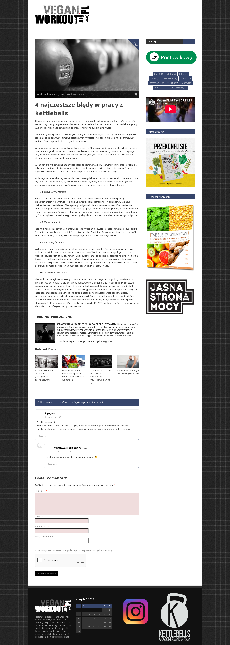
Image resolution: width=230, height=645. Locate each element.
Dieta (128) (158, 74)
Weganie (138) (161, 87)
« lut (78, 634)
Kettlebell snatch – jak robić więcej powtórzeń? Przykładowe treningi (100, 375)
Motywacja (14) (170, 78)
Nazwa (39, 516)
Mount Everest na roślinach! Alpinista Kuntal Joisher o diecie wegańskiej (73, 375)
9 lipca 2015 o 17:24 (53, 417)
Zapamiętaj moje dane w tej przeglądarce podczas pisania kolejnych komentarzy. (74, 550)
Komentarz (41, 490)
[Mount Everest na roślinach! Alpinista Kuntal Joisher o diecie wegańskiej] (73, 367)
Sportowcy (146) (157, 83)
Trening (135, 44)
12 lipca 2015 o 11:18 (62, 451)
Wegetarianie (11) (178, 87)
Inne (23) (183, 74)
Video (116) (186, 83)
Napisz (58, 636)
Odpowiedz (42, 436)
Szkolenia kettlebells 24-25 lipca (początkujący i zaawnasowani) (45, 375)
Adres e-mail (42, 526)
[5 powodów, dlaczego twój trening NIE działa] (128, 367)
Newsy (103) (185, 78)
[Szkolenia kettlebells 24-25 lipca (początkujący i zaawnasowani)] (46, 367)
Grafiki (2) (171, 74)
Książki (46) (155, 78)
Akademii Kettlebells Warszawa (118, 335)
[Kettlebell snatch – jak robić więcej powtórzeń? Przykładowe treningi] (101, 367)
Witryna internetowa (44, 536)
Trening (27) (173, 83)
